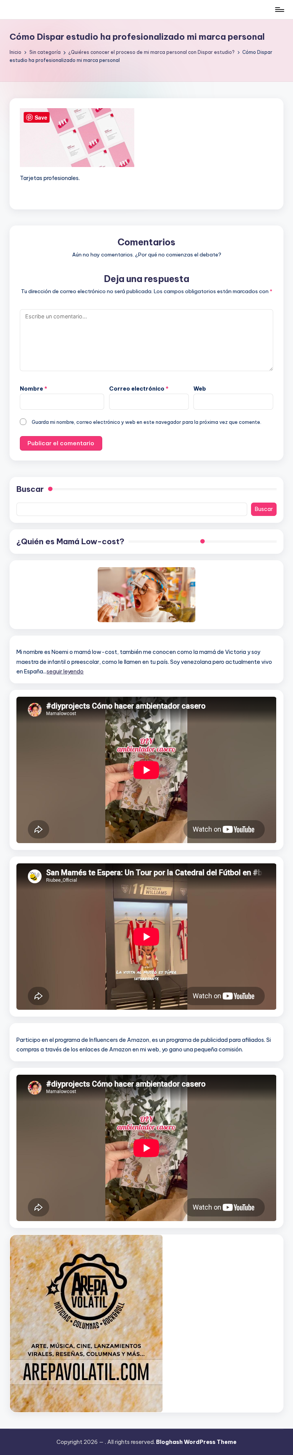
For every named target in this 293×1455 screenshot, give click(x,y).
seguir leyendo (65, 671)
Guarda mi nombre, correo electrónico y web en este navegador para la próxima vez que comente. (146, 422)
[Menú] (279, 9)
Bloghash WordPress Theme (196, 1442)
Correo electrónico (139, 388)
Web (199, 388)
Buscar (30, 489)
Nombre (33, 388)
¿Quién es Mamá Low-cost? (70, 541)
